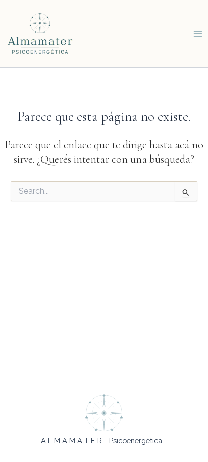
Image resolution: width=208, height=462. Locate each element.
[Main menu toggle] (198, 33)
